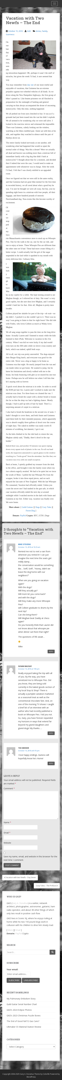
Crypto (25, 933)
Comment (9, 788)
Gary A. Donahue (20, 903)
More (10, 930)
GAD (29, 31)
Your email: (12, 969)
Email (7, 832)
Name (7, 822)
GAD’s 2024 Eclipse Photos (19, 1010)
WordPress (31, 1077)
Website (7, 842)
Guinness (10, 34)
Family (44, 31)
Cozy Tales (46, 507)
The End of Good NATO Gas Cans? (23, 1021)
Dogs (37, 507)
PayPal (23, 516)
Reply (51, 651)
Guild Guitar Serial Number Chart (22, 1004)
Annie (38, 31)
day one (30, 85)
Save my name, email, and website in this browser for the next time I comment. (30, 858)
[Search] (52, 952)
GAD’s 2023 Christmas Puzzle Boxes (24, 1015)
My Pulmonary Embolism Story (21, 998)
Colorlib (46, 1074)
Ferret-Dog (30, 511)
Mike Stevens (24, 544)
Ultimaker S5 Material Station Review (24, 1026)
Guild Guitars (27, 507)
